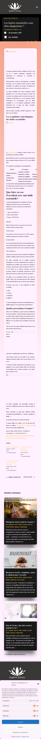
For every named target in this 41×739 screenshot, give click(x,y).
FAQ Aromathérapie (12, 447)
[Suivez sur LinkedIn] (31, 41)
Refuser (20, 727)
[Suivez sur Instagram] (35, 41)
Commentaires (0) (13, 30)
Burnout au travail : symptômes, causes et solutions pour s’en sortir (20, 573)
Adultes (25, 577)
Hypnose (17, 527)
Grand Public (11, 18)
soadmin (15, 37)
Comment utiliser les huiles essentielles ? (25, 449)
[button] (38, 684)
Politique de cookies (15, 736)
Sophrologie (23, 527)
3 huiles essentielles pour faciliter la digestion (12, 462)
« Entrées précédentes (14, 654)
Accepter (20, 722)
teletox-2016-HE (12, 152)
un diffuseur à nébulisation (24, 425)
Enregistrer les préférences (20, 732)
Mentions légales (25, 736)
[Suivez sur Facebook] (27, 41)
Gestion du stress (27, 524)
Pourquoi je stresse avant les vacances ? (20, 522)
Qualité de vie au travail (17, 580)
